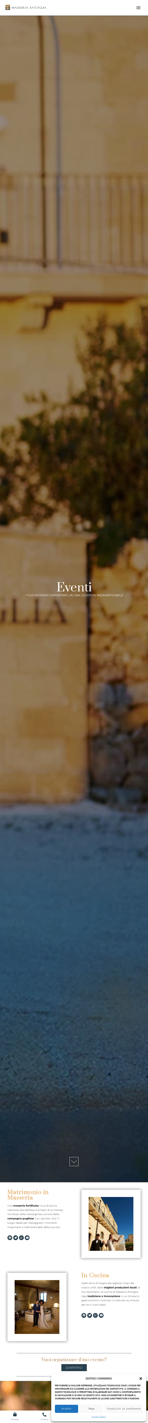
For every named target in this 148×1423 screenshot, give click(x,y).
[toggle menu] (138, 8)
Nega (91, 1408)
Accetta (66, 1408)
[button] (141, 1378)
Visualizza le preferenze (124, 1408)
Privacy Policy (99, 1416)
